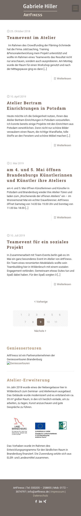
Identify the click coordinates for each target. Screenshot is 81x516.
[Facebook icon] (36, 501)
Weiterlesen (64, 78)
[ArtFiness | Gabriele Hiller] (40, 10)
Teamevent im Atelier (31, 37)
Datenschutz (40, 495)
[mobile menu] (75, 8)
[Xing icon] (45, 501)
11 (55, 322)
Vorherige (42, 301)
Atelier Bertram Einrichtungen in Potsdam (36, 105)
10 (48, 322)
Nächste (39, 330)
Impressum (57, 491)
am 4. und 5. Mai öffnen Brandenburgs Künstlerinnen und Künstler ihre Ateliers (39, 175)
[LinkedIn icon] (40, 501)
